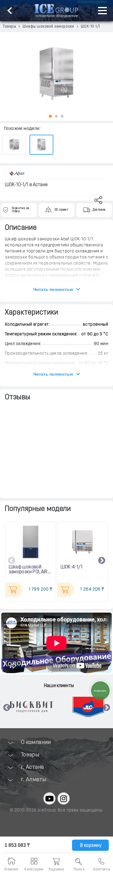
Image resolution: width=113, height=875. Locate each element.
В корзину (90, 845)
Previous (12, 561)
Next (102, 561)
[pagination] (50, 116)
